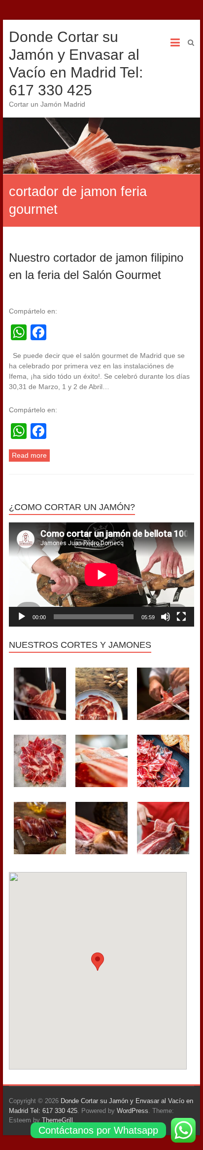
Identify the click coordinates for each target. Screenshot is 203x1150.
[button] (97, 962)
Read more (29, 455)
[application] (101, 574)
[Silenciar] (165, 617)
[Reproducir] (22, 617)
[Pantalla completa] (181, 617)
